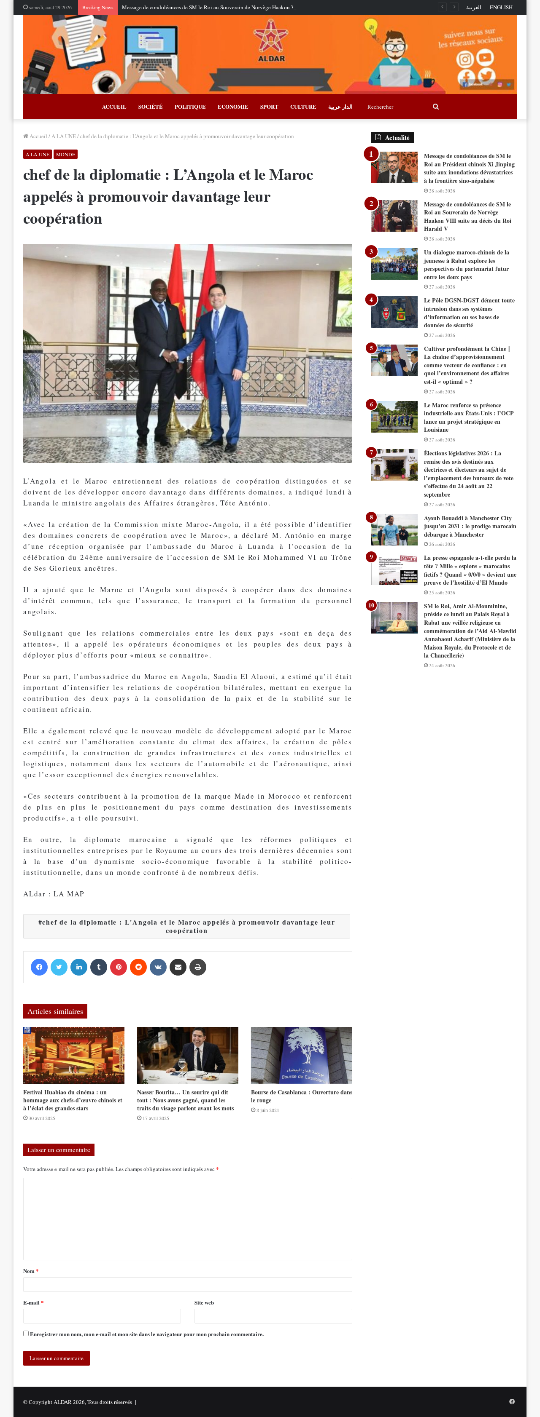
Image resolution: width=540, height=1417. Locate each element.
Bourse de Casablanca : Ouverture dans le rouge (301, 1096)
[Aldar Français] (270, 54)
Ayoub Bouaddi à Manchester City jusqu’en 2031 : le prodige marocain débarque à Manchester (470, 526)
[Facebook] (39, 967)
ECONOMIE (233, 106)
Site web (204, 1302)
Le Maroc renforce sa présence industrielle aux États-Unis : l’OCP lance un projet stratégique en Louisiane (469, 417)
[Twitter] (59, 967)
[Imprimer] (197, 967)
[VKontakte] (158, 967)
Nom (31, 1271)
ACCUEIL (114, 106)
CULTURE (303, 106)
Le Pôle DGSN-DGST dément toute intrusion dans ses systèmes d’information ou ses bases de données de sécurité (469, 312)
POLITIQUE (190, 106)
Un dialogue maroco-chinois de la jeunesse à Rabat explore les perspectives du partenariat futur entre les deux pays (466, 264)
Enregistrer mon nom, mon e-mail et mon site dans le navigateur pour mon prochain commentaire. (147, 1334)
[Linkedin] (78, 967)
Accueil (37, 136)
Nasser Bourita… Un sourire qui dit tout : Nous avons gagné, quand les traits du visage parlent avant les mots (185, 1100)
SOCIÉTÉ (150, 106)
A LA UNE (63, 136)
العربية (473, 7)
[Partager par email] (178, 967)
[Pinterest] (118, 967)
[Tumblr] (98, 967)
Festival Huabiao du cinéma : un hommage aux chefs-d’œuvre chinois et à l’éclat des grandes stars (72, 1100)
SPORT (269, 106)
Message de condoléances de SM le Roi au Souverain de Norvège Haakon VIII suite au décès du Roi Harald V (246, 7)
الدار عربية (340, 106)
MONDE (65, 154)
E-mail (33, 1302)
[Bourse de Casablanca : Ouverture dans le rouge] (301, 1055)
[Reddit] (138, 967)
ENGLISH (501, 7)
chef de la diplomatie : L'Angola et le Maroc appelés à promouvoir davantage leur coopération (188, 926)
